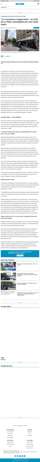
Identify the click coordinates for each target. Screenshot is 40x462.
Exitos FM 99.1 (10, 433)
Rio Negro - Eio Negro (29, 444)
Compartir (35, 27)
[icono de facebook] (17, 456)
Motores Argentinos (10, 437)
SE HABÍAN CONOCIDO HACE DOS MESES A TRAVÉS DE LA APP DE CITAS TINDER (13, 16)
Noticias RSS (30, 435)
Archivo (29, 433)
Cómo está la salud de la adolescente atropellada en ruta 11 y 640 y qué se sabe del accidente (27, 274)
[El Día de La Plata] (20, 4)
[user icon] (38, 4)
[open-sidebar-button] (1, 4)
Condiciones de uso (10, 442)
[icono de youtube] (15, 456)
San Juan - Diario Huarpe (30, 446)
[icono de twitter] (20, 456)
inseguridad (3, 359)
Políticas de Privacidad (10, 444)
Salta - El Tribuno (29, 442)
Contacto (10, 446)
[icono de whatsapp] (24, 456)
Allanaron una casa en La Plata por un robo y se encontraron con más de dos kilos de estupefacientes (27, 294)
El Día (6, 450)
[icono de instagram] (22, 456)
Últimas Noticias (29, 431)
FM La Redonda (10, 435)
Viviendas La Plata (10, 431)
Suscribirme (20, 255)
